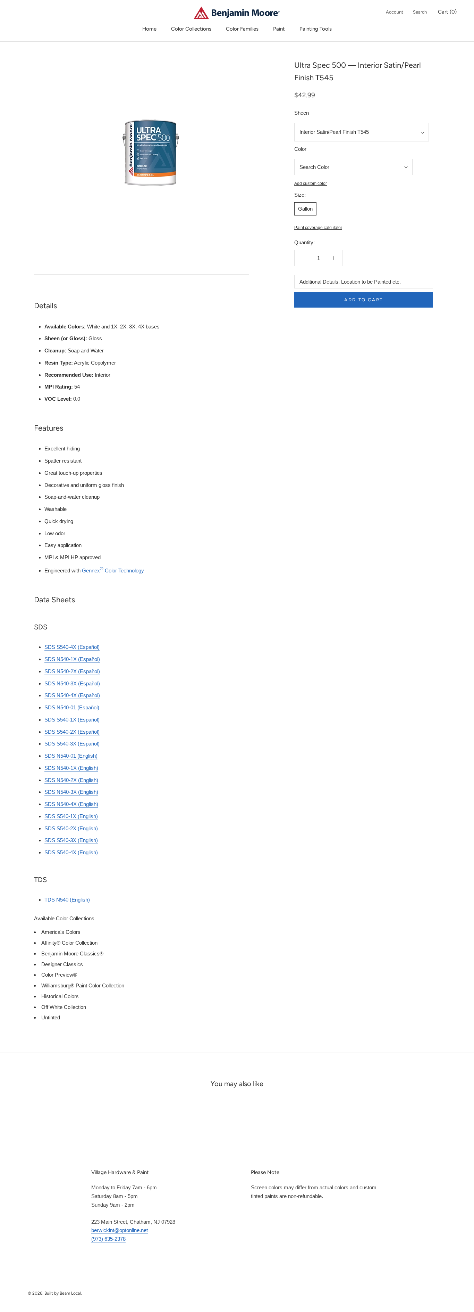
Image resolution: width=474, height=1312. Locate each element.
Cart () (447, 12)
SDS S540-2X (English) (71, 828)
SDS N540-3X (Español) (72, 683)
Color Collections (191, 29)
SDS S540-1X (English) (71, 816)
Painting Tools (315, 29)
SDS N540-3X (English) (71, 792)
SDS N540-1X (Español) (72, 659)
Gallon (305, 209)
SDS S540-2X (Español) (72, 732)
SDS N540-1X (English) (71, 768)
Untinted (50, 1017)
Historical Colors (60, 996)
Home (149, 29)
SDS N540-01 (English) (71, 756)
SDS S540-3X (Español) (72, 744)
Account (394, 12)
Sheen (301, 113)
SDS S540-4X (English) (71, 852)
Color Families (242, 29)
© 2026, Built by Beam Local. (55, 1293)
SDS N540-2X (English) (71, 780)
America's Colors (61, 932)
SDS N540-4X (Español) (72, 695)
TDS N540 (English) (67, 900)
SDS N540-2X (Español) (72, 671)
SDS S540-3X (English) (71, 840)
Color (300, 149)
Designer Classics (62, 964)
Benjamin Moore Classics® (72, 953)
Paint (279, 29)
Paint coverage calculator (318, 227)
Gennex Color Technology (113, 570)
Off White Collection (63, 1007)
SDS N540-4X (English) (71, 804)
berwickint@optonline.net (119, 1230)
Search (420, 12)
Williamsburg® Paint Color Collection (82, 985)
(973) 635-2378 (108, 1239)
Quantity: (304, 242)
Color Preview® (59, 975)
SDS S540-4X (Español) (72, 647)
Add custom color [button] (310, 183)
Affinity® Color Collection (69, 943)
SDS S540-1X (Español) (72, 720)
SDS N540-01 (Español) (71, 707)
